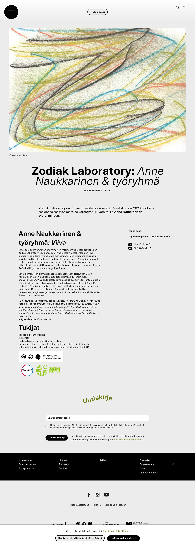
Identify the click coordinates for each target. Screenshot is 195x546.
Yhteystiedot (25, 460)
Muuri (143, 468)
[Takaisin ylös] (173, 466)
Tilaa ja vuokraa (27, 468)
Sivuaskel (145, 460)
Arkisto (103, 460)
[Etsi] (177, 7)
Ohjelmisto (98, 12)
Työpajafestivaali (149, 472)
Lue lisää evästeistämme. (117, 531)
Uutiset (63, 460)
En (188, 7)
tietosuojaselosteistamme (128, 440)
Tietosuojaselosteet (78, 505)
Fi (184, 7)
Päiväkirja (64, 464)
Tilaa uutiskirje (56, 438)
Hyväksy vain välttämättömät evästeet (80, 538)
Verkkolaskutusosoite (116, 505)
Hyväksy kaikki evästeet (123, 538)
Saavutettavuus (27, 464)
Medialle (63, 468)
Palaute (96, 505)
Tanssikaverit (147, 464)
